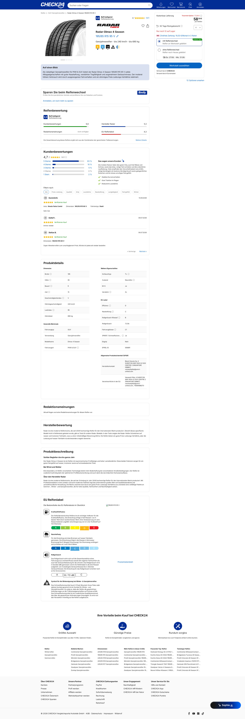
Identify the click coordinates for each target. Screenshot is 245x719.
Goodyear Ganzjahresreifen (81, 667)
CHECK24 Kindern (133, 688)
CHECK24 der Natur (134, 692)
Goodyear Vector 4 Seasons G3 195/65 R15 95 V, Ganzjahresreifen (162, 667)
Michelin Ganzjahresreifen (80, 658)
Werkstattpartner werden (78, 696)
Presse (43, 688)
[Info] (51, 274)
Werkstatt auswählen (179, 65)
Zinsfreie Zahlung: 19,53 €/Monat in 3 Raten (178, 36)
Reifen (43, 13)
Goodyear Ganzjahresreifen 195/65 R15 (135, 670)
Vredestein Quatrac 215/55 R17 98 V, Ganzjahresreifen (188, 661)
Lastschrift (100, 699)
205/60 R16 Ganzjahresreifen (108, 652)
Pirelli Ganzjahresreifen (79, 655)
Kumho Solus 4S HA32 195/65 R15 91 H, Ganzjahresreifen (162, 655)
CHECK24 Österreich (49, 696)
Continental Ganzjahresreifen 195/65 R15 (135, 655)
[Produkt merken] (143, 25)
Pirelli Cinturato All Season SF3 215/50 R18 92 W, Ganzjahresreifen (188, 670)
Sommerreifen (50, 658)
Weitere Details (141, 140)
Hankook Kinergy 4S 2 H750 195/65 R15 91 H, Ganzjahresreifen (162, 652)
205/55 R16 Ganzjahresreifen (108, 661)
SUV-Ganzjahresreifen (56, 13)
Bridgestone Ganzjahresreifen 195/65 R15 (135, 664)
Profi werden (73, 688)
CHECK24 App (157, 688)
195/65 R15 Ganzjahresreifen (108, 655)
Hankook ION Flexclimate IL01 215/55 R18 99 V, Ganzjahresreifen (188, 664)
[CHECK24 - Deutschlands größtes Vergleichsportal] (52, 5)
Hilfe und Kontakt (158, 685)
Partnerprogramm (75, 685)
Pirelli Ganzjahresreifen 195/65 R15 (135, 658)
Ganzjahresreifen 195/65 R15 (134, 652)
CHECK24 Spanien (48, 699)
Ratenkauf (100, 703)
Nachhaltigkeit (130, 685)
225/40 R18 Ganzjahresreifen (108, 658)
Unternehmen (46, 692)
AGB (88, 713)
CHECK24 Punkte (158, 696)
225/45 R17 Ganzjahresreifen (108, 664)
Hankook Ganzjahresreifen (80, 664)
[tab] (63, 59)
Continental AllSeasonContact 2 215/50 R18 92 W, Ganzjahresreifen (188, 652)
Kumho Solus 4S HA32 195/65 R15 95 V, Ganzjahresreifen (162, 658)
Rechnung (100, 696)
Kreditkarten (101, 688)
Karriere (44, 685)
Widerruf (118, 713)
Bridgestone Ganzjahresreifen (82, 661)
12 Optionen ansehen (195, 80)
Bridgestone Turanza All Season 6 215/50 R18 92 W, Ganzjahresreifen (188, 655)
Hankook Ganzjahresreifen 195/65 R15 (135, 667)
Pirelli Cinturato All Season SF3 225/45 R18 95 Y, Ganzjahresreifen (188, 667)
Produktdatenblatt (125, 562)
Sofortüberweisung (104, 692)
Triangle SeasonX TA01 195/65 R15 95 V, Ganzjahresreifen (162, 664)
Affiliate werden (74, 692)
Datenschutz (96, 713)
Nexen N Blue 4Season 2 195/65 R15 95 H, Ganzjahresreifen (162, 670)
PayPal (99, 685)
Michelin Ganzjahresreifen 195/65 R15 (135, 661)
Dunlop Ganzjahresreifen (80, 670)
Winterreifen (49, 652)
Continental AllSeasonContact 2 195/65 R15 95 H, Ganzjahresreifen (162, 661)
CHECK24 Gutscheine (160, 692)
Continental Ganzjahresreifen (81, 652)
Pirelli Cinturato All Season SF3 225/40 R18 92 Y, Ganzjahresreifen (188, 658)
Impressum (108, 713)
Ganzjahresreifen (51, 655)
